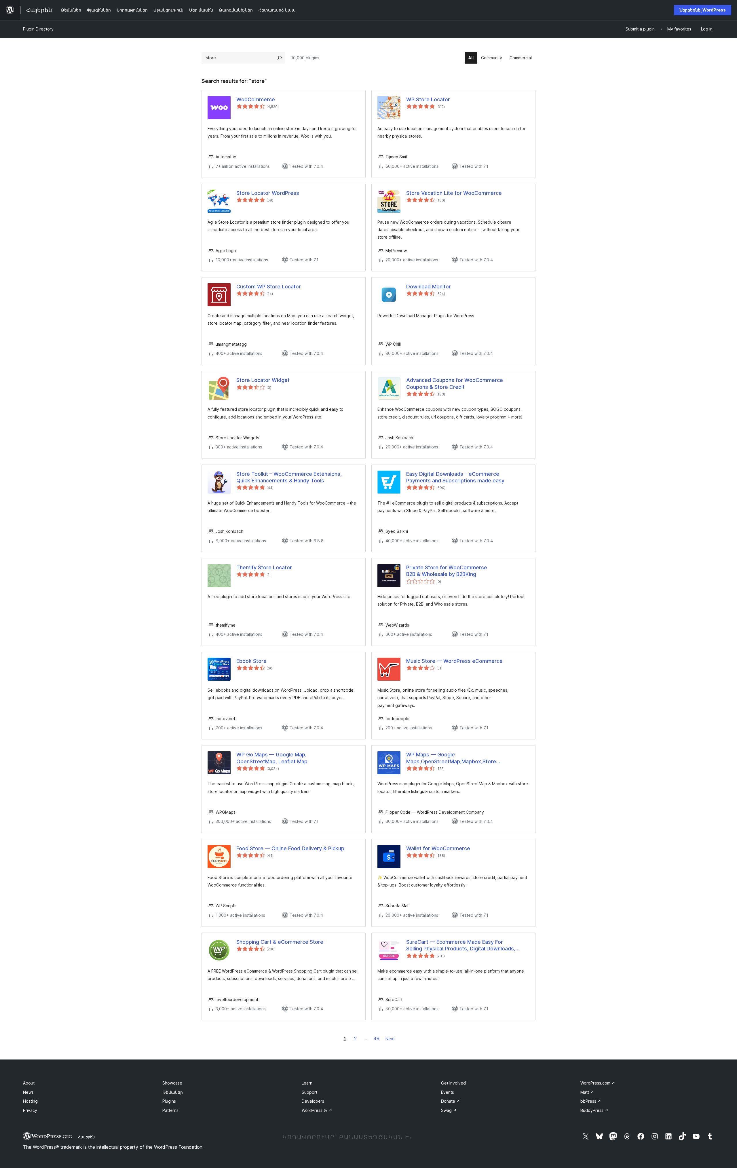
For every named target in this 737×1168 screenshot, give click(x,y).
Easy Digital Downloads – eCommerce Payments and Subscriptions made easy (455, 477)
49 (376, 1038)
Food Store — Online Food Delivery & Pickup (290, 848)
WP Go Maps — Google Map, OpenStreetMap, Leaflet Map (271, 758)
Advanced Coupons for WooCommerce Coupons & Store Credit (454, 383)
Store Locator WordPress (267, 193)
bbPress (590, 1101)
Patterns (170, 1110)
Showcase (172, 1083)
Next (390, 1038)
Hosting (30, 1101)
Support (309, 1092)
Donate (450, 1101)
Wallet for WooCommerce (438, 848)
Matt (587, 1092)
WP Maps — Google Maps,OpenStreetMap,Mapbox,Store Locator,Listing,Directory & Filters (451, 758)
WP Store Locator (428, 99)
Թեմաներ (172, 1092)
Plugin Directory (38, 28)
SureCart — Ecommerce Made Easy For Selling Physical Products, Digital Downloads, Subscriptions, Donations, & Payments (460, 945)
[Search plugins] (279, 58)
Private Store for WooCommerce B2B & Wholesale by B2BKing (446, 570)
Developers (313, 1101)
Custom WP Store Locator (268, 287)
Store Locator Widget (263, 380)
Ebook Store (251, 661)
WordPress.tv (317, 1110)
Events (447, 1092)
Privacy (30, 1110)
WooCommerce (255, 99)
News (28, 1092)
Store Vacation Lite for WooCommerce (454, 193)
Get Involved (453, 1083)
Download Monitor (428, 287)
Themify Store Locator (264, 567)
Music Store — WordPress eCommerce (454, 661)
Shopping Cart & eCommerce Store (279, 942)
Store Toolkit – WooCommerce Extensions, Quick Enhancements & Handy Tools (289, 477)
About (29, 1083)
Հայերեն (86, 1137)
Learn (307, 1083)
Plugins (169, 1101)
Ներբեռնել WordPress (702, 9)
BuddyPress (594, 1110)
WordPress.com (597, 1083)
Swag (449, 1110)
